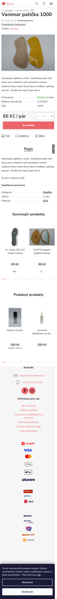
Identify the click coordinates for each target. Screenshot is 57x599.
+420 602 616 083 (32, 382)
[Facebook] (24, 390)
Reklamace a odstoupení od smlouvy (28, 416)
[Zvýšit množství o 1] (52, 116)
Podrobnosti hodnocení (13, 24)
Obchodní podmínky (28, 422)
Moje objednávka (28, 431)
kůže (45, 200)
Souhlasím (27, 591)
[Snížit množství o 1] (37, 116)
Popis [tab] (28, 149)
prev (3, 237)
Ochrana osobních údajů (28, 426)
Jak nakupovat (28, 405)
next (54, 237)
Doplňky (47, 192)
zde (39, 574)
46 (14, 271)
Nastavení (27, 582)
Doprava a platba (28, 410)
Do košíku (28, 125)
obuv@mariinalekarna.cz (32, 375)
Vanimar (14, 28)
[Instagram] (32, 390)
